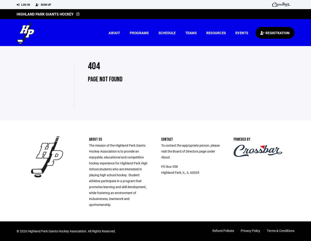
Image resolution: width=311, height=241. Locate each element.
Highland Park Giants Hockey (45, 14)
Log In (25, 4)
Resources (216, 33)
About (114, 33)
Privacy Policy (250, 230)
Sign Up (45, 4)
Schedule (167, 33)
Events (241, 33)
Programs (139, 33)
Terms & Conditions (280, 230)
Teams (191, 33)
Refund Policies (223, 230)
